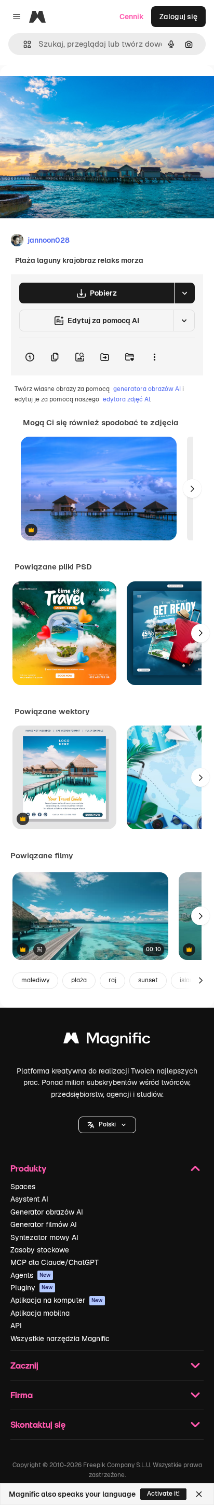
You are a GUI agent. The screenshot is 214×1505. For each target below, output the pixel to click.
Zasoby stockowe (39, 1250)
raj (112, 980)
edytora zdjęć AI (126, 399)
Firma (21, 1394)
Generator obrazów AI (46, 1212)
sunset (148, 980)
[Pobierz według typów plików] (184, 293)
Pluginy (31, 1287)
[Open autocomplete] (23, 44)
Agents (30, 1275)
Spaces (22, 1186)
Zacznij (24, 1365)
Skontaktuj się (37, 1424)
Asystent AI (29, 1199)
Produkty (28, 1168)
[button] (107, 1125)
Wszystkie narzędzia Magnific (60, 1338)
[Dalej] (192, 488)
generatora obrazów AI (147, 389)
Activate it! (163, 1493)
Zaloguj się (178, 16)
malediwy (35, 980)
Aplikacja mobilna (40, 1313)
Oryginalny (71, 89)
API (16, 1325)
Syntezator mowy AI (44, 1237)
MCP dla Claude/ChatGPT (54, 1262)
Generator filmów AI (43, 1224)
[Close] (199, 1494)
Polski (107, 1124)
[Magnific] (107, 1041)
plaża (79, 980)
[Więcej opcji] (154, 356)
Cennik (131, 16)
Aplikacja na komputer (56, 1300)
